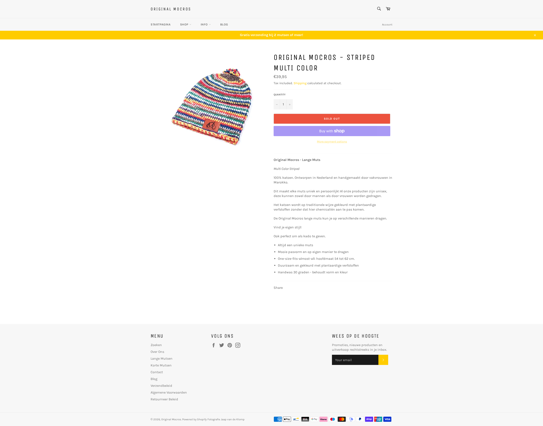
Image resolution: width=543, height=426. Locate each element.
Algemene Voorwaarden (169, 392)
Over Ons (157, 352)
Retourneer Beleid (164, 399)
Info (205, 24)
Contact (157, 372)
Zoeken (156, 345)
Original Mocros (171, 9)
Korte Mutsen (161, 365)
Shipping (300, 83)
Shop (184, 24)
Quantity (279, 94)
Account (387, 24)
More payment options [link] (332, 141)
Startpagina (161, 24)
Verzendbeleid (161, 386)
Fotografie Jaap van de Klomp (226, 419)
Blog (224, 24)
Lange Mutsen (161, 358)
